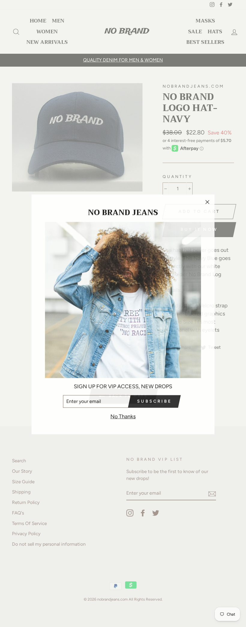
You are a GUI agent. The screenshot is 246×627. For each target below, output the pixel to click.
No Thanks (123, 415)
